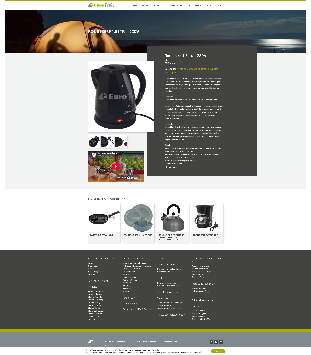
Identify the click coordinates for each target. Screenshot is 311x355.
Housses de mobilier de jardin (168, 286)
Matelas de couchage (203, 283)
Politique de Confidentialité (116, 342)
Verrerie (126, 291)
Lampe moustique (129, 277)
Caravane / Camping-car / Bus (207, 258)
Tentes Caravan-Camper (201, 272)
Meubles (93, 286)
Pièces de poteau (198, 311)
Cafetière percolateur (131, 269)
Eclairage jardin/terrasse (166, 283)
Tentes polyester (198, 316)
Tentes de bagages (199, 314)
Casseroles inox (129, 272)
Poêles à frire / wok (130, 280)
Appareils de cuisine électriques (135, 263)
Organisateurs (93, 266)
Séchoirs (91, 274)
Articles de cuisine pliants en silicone (137, 266)
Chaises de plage (94, 302)
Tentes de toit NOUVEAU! (136, 309)
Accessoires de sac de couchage (169, 303)
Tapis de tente (130, 303)
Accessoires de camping (100, 258)
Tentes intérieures (199, 277)
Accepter (218, 351)
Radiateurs (127, 283)
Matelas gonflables (199, 288)
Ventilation (127, 288)
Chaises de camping (95, 300)
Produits (145, 5)
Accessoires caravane (200, 266)
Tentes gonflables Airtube (170, 314)
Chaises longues (94, 305)
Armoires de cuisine (95, 294)
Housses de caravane (168, 264)
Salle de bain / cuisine (203, 300)
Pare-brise (128, 297)
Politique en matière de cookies (145, 342)
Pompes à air (197, 294)
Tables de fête (93, 317)
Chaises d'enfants (95, 297)
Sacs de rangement (95, 272)
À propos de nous (176, 5)
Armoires (91, 263)
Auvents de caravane (200, 269)
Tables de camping (95, 314)
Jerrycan (126, 274)
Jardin (161, 278)
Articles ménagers (187, 68)
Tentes (196, 306)
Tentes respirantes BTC (201, 319)
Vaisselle (126, 286)
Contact (210, 5)
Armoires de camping (96, 291)
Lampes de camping (98, 280)
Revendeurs (159, 5)
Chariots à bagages (95, 311)
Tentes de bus (197, 274)
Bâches (161, 258)
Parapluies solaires (167, 292)
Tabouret (91, 319)
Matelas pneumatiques (200, 291)
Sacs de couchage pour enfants (169, 308)
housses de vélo (163, 272)
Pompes (91, 269)
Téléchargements (195, 5)
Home (134, 5)
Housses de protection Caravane (170, 269)
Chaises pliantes (94, 308)
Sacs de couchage (166, 298)
